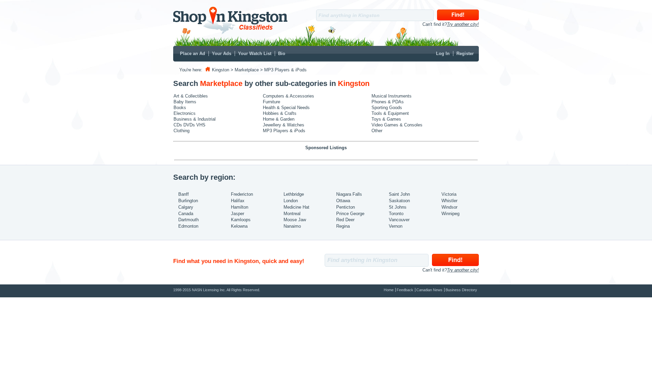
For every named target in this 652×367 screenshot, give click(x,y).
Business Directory (461, 290)
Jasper (237, 213)
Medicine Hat (296, 207)
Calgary (185, 207)
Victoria (448, 194)
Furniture (271, 101)
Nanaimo (292, 226)
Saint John (399, 194)
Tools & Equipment (390, 113)
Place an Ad (192, 53)
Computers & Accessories (288, 96)
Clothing (181, 130)
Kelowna (239, 226)
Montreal (292, 213)
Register (465, 53)
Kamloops (241, 219)
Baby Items (185, 101)
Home (389, 290)
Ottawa (343, 200)
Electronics (185, 113)
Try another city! (463, 24)
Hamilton (239, 207)
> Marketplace (245, 69)
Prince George (350, 213)
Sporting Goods (387, 107)
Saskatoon (399, 200)
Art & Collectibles (191, 96)
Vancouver (399, 219)
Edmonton (188, 226)
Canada (185, 213)
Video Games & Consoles (397, 124)
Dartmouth (188, 219)
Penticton (345, 207)
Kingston (220, 69)
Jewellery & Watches (283, 124)
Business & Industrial (195, 119)
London (291, 200)
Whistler (449, 200)
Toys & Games (386, 119)
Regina (343, 226)
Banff (183, 194)
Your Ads (221, 53)
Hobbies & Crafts (279, 113)
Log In (443, 53)
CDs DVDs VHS (189, 124)
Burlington (188, 200)
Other (377, 130)
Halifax (237, 200)
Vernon (395, 226)
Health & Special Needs (286, 107)
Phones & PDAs (388, 101)
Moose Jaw (295, 219)
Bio (281, 53)
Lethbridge (294, 194)
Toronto (396, 213)
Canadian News (429, 290)
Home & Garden (278, 119)
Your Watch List (254, 53)
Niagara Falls (349, 194)
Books (180, 107)
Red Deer (345, 219)
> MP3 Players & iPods (283, 69)
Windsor (449, 207)
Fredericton (242, 194)
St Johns (397, 207)
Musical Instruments (392, 96)
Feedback (405, 290)
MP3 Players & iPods (284, 130)
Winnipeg (450, 213)
